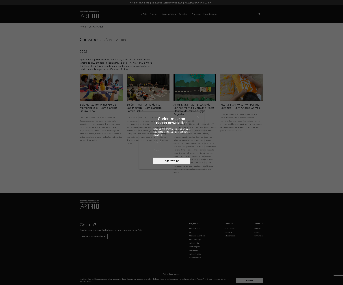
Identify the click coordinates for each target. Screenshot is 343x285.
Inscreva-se (171, 161)
